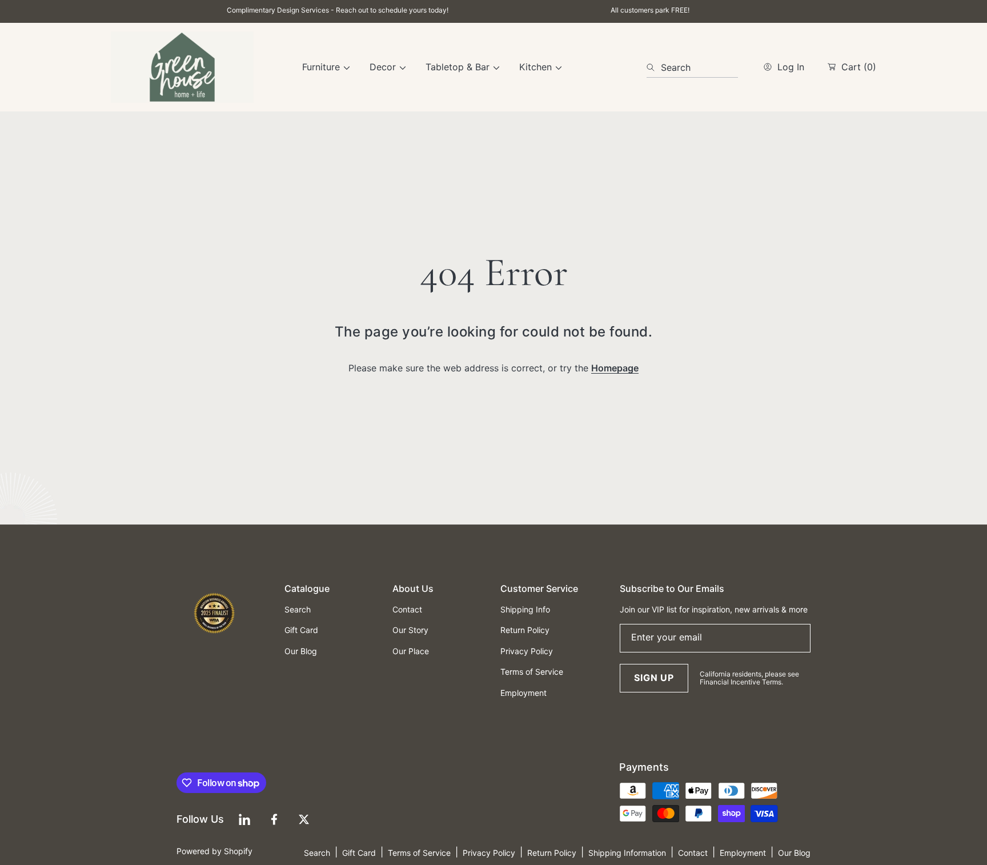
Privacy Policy (489, 853)
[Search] (654, 67)
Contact (693, 853)
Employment (743, 853)
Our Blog (794, 853)
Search (317, 853)
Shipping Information (627, 853)
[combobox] (692, 67)
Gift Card (359, 853)
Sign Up (654, 677)
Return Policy (551, 853)
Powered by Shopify (214, 851)
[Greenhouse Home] (182, 67)
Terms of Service (419, 853)
